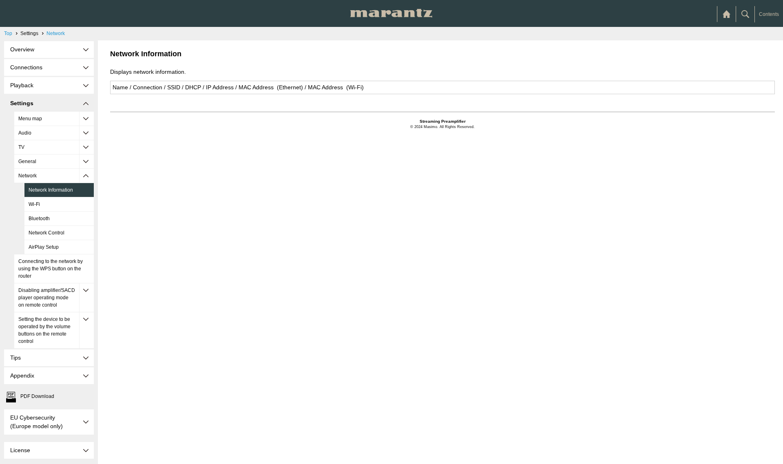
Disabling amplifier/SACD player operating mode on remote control (46, 297)
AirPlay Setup (44, 247)
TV (21, 147)
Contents (769, 14)
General (27, 161)
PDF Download (37, 396)
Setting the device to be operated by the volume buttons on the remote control (44, 330)
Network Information (51, 190)
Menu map (30, 119)
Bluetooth (39, 218)
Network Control (46, 233)
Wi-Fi (34, 204)
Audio (24, 133)
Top (8, 33)
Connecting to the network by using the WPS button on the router (50, 269)
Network (55, 33)
